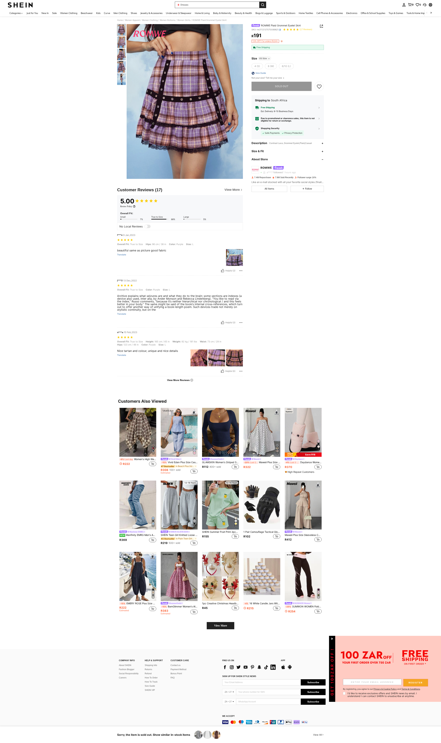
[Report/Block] (241, 271)
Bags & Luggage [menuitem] (264, 13)
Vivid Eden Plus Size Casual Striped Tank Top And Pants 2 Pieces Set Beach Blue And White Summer (179, 462)
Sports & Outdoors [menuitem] (285, 13)
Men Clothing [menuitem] (120, 13)
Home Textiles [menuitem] (306, 13)
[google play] (289, 669)
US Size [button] (263, 58)
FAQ (173, 677)
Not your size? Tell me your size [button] (267, 78)
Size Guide (150, 686)
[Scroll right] (431, 13)
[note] (303, 454)
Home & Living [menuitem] (202, 13)
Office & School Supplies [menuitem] (373, 13)
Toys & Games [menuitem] (396, 13)
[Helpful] (222, 271)
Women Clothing (150, 20)
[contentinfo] (274, 722)
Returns (148, 669)
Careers (122, 677)
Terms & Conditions (410, 689)
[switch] (147, 226)
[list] (249, 667)
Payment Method (178, 669)
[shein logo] (20, 5)
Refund (148, 673)
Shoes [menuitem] (134, 13)
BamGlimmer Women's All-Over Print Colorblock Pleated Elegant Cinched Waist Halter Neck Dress (179, 606)
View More (220, 625)
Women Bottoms (167, 20)
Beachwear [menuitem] (87, 13)
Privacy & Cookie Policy (385, 689)
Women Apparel (132, 20)
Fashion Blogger (126, 669)
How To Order (151, 677)
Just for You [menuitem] (32, 13)
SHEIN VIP (150, 690)
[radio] (257, 66)
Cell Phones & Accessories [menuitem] (329, 13)
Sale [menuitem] (54, 13)
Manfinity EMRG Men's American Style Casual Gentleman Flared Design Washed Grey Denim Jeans (138, 535)
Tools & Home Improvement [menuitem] (420, 13)
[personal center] (404, 5)
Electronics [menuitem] (351, 13)
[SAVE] (319, 86)
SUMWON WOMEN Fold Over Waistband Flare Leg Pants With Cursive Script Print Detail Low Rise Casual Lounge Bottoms (303, 606)
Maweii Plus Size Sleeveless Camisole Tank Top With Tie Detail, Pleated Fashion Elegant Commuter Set (303, 535)
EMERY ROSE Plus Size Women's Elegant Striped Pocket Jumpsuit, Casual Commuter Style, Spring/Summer (138, 603)
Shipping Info (151, 665)
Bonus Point (176, 673)
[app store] (283, 669)
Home (120, 20)
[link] (411, 5)
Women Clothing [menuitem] (68, 13)
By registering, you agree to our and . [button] (382, 689)
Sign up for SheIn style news (239, 676)
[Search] (262, 5)
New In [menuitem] (45, 13)
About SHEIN (125, 665)
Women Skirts (183, 20)
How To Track (151, 682)
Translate (121, 254)
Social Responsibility (129, 673)
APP (283, 660)
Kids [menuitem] (98, 13)
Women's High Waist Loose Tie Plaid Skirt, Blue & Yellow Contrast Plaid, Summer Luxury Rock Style (138, 459)
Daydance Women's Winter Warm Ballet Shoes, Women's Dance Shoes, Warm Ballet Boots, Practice (303, 462)
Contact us (176, 665)
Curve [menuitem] (107, 13)
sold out (281, 86)
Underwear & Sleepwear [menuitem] (178, 13)
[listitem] (138, 440)
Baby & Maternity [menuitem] (222, 13)
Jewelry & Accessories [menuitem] (151, 13)
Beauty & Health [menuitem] (243, 13)
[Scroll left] (427, 13)
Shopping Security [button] (270, 128)
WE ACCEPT (228, 716)
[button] (425, 5)
